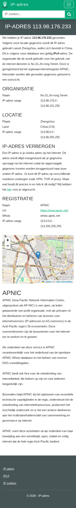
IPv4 (6, 476)
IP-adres (18, 4)
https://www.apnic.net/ (54, 210)
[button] (38, 255)
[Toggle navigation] (69, 4)
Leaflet (48, 281)
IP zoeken (9, 483)
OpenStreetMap (64, 281)
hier (9, 189)
